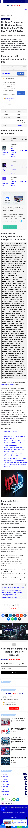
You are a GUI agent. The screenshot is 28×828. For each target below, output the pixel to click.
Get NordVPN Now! (10, 227)
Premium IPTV (9, 15)
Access (19, 125)
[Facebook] (3, 615)
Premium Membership (8, 812)
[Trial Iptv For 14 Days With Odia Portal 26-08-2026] (5, 722)
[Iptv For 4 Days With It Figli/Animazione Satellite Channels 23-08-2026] (5, 741)
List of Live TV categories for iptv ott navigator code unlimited (12, 593)
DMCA (22, 815)
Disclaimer (22, 812)
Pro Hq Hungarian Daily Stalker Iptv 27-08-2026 (15, 1)
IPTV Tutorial (5, 781)
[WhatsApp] (12, 619)
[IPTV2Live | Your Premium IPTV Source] (14, 6)
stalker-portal (5, 791)
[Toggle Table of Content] (23, 585)
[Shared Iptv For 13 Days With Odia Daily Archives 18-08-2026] (5, 761)
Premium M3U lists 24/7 (11, 431)
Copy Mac (21, 93)
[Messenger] (8, 619)
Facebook (4, 384)
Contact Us (17, 812)
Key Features (8, 595)
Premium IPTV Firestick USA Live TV (14, 434)
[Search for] (26, 10)
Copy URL (14, 608)
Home (3, 15)
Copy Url (20, 73)
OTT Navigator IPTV (5, 152)
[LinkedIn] (10, 615)
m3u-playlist (5, 789)
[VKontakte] (25, 615)
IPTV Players (5, 784)
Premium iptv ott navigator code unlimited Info (13, 588)
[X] (6, 615)
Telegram (12, 384)
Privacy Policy (14, 817)
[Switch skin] (23, 10)
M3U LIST (13, 156)
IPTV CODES (5, 776)
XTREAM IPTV (5, 779)
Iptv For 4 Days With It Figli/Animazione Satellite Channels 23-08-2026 (17, 739)
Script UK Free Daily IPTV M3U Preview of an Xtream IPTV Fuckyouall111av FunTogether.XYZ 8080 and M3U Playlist (15, 460)
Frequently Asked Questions (10, 597)
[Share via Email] (19, 619)
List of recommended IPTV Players (12, 590)
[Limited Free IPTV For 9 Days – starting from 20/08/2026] (5, 751)
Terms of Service (8, 815)
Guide (21, 150)
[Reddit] (21, 615)
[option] (14, 631)
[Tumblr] (14, 615)
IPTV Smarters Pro (5, 183)
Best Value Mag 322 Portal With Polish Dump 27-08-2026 (13, 635)
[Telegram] (15, 619)
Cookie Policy (16, 815)
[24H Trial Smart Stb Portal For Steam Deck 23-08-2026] (5, 731)
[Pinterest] (17, 615)
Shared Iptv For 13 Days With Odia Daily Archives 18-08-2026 (18, 759)
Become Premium (14, 708)
